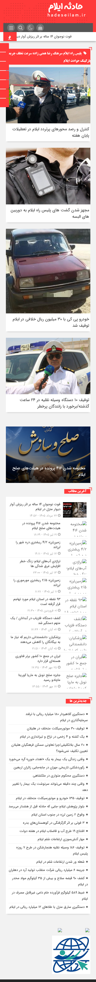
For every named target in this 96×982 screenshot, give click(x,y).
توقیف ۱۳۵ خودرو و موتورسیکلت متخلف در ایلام (50, 798)
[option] (48, 454)
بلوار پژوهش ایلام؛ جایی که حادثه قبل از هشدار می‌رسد (46, 806)
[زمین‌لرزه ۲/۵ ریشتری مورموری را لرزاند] (48, 586)
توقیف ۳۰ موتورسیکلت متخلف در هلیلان (55, 728)
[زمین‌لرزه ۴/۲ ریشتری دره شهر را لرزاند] (48, 548)
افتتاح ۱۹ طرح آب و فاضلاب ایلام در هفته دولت (51, 831)
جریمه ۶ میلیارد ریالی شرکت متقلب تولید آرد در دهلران (46, 870)
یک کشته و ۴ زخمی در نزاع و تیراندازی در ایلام (52, 736)
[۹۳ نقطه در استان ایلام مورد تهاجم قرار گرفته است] (48, 605)
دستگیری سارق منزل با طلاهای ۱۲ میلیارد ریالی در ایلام (46, 907)
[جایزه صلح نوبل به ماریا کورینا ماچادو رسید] (48, 680)
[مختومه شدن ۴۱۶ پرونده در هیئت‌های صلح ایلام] (48, 529)
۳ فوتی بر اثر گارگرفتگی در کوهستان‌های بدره (53, 823)
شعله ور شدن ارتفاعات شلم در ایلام (60, 862)
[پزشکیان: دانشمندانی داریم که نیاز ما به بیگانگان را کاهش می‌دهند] (48, 642)
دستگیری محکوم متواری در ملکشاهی (58, 775)
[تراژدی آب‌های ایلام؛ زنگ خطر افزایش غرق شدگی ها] (48, 567)
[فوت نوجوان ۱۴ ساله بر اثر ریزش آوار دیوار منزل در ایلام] (48, 510)
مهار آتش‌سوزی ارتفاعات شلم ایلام (61, 839)
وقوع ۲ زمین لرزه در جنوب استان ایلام (57, 814)
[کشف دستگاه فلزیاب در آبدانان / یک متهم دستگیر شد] (48, 623)
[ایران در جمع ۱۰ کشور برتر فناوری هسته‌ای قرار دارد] (48, 661)
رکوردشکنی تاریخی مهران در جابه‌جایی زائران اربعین (49, 767)
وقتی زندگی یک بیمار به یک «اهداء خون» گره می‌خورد (46, 759)
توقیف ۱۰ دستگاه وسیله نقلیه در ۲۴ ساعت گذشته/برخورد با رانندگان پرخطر (54, 403)
